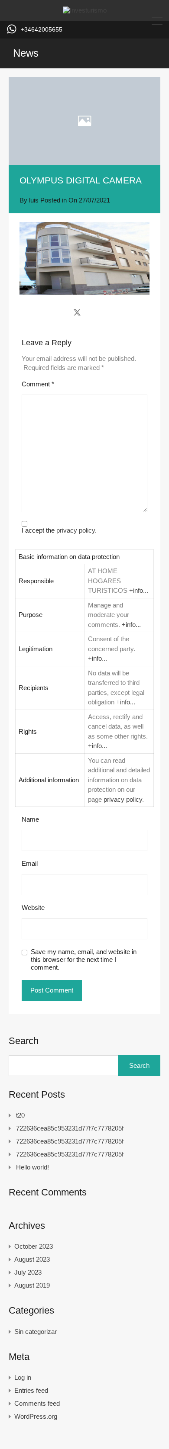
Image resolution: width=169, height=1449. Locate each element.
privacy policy (75, 530)
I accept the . (59, 530)
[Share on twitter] (77, 312)
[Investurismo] (85, 10)
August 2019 (32, 1285)
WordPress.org (35, 1416)
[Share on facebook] (62, 312)
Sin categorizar (35, 1331)
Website (33, 907)
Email (30, 863)
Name (30, 819)
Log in (22, 1377)
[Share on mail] (92, 312)
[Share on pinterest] (107, 312)
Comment (38, 384)
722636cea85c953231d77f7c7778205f (70, 1128)
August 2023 (32, 1259)
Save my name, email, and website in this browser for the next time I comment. (83, 959)
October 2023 (33, 1246)
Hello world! (32, 1167)
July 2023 (28, 1272)
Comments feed (37, 1403)
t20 (20, 1115)
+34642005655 (41, 29)
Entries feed (31, 1390)
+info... (138, 590)
